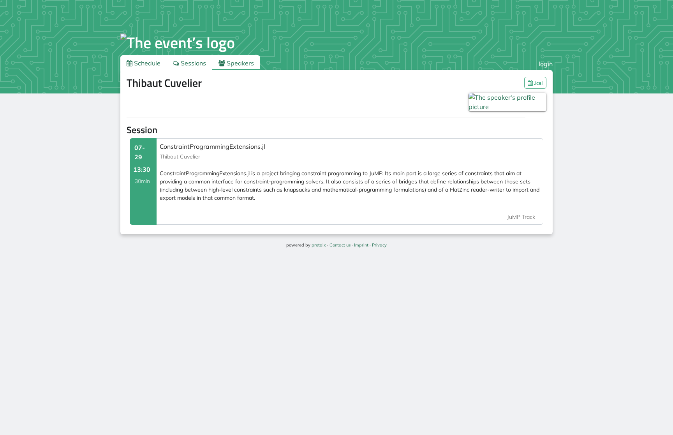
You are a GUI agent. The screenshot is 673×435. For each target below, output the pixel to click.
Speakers (239, 63)
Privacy (379, 245)
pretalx (319, 245)
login (546, 64)
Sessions (192, 63)
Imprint (361, 245)
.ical (538, 83)
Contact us (340, 245)
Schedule (146, 63)
